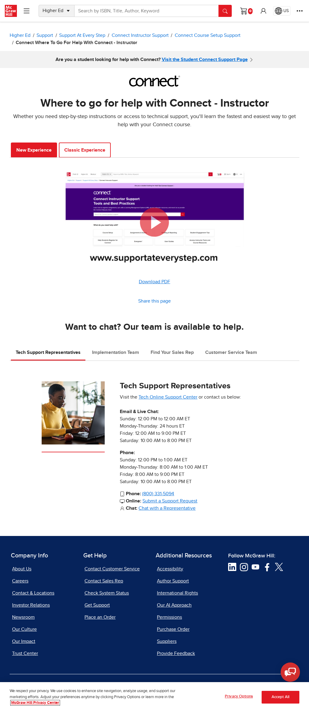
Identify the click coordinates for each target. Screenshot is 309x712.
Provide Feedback (176, 653)
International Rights (177, 593)
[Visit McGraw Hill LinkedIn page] (232, 566)
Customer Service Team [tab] (231, 352)
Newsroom (23, 617)
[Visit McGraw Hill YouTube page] (255, 566)
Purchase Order (173, 629)
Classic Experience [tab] (84, 150)
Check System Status (106, 593)
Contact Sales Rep (103, 581)
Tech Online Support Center (168, 397)
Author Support (173, 581)
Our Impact (23, 641)
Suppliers (167, 641)
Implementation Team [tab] (115, 352)
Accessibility (170, 568)
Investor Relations (31, 605)
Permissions (169, 617)
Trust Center (25, 653)
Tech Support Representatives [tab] (48, 352)
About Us (21, 568)
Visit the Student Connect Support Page (205, 59)
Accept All (280, 697)
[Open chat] (290, 672)
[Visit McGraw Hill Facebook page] (267, 566)
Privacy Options (239, 696)
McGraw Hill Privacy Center (35, 703)
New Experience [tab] (34, 150)
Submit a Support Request (169, 501)
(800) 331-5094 (158, 493)
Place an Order (100, 617)
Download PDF (154, 281)
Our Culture (24, 629)
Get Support (97, 605)
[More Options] (299, 11)
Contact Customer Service (112, 568)
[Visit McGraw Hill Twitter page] (279, 566)
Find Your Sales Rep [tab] (172, 352)
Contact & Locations (33, 593)
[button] (263, 11)
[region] (154, 697)
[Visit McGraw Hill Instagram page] (244, 566)
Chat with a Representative (167, 508)
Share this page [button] (154, 301)
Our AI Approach (174, 605)
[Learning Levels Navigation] (26, 11)
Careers (20, 581)
